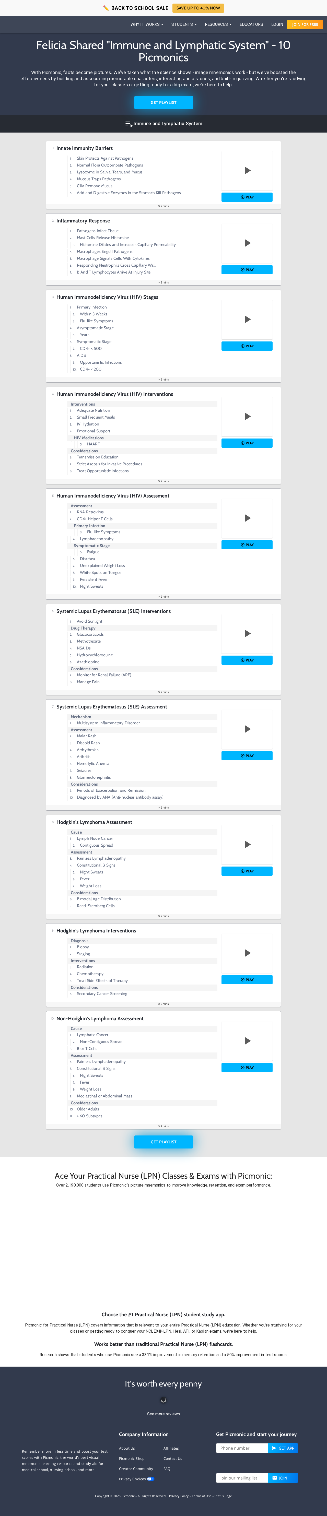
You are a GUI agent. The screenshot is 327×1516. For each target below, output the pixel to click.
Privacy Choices (133, 1478)
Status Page (223, 1496)
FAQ (167, 1468)
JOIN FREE (305, 24)
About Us (127, 1448)
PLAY (250, 197)
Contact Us (173, 1458)
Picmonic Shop (132, 1458)
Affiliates (171, 1448)
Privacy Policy (179, 1496)
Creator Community (136, 1468)
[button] (163, 1249)
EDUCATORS (251, 24)
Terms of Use (202, 1496)
